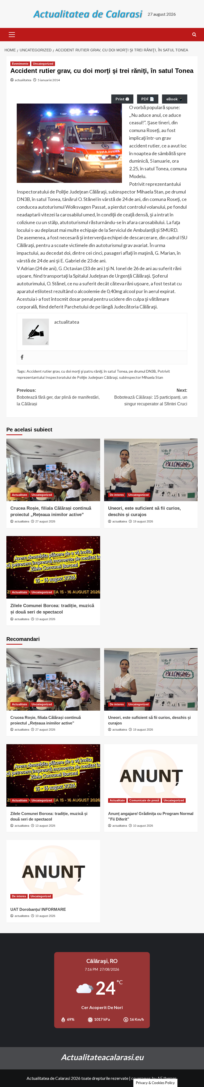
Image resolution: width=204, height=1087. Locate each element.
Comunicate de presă (144, 800)
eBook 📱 (174, 99)
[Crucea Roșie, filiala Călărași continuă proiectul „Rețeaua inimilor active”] (53, 470)
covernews (141, 1078)
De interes (117, 494)
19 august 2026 (143, 521)
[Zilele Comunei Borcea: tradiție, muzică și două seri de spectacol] (53, 567)
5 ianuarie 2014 (49, 80)
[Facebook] (22, 357)
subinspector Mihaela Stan (141, 377)
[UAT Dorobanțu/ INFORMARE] (53, 871)
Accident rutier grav (43, 371)
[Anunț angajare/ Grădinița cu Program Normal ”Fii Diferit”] (151, 775)
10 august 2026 (143, 825)
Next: (150, 397)
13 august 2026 (45, 619)
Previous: (58, 397)
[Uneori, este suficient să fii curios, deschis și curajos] (151, 470)
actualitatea (23, 80)
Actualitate (19, 494)
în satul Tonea (115, 371)
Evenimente (20, 63)
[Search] (194, 34)
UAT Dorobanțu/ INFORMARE (38, 909)
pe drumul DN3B (142, 371)
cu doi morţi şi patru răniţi (81, 371)
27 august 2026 (45, 521)
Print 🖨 (122, 99)
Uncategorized (43, 63)
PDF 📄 (147, 99)
